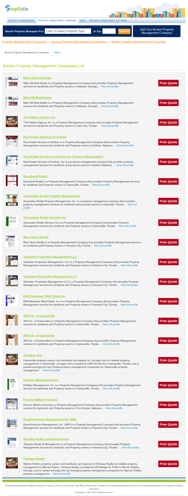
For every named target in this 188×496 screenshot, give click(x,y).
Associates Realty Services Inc (44, 217)
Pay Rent (94, 489)
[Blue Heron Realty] (12, 241)
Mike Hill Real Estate (37, 78)
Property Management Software (108, 20)
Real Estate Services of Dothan (44, 137)
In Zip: (98, 31)
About (57, 52)
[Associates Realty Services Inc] (12, 221)
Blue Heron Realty (36, 237)
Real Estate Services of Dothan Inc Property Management (63, 156)
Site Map (80, 485)
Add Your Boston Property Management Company (157, 31)
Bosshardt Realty (35, 176)
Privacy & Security (65, 485)
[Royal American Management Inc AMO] (12, 423)
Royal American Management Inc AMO (49, 419)
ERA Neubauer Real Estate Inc (44, 296)
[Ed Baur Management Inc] (12, 384)
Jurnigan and (32, 355)
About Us (43, 485)
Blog (83, 20)
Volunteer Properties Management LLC (50, 256)
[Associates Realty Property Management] (12, 200)
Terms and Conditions (97, 485)
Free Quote (168, 83)
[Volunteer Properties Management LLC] (12, 261)
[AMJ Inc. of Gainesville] (12, 320)
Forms (136, 485)
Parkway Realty (34, 458)
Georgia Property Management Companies (79, 41)
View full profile (109, 86)
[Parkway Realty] (12, 462)
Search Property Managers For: (24, 31)
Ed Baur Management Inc (40, 380)
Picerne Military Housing (40, 399)
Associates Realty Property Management (51, 196)
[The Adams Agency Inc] (12, 121)
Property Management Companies (57, 20)
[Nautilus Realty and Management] (12, 443)
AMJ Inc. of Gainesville (39, 315)
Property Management (20, 8)
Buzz (52, 485)
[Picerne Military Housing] (12, 403)
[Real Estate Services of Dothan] (12, 141)
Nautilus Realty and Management (46, 439)
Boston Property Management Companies (138, 41)
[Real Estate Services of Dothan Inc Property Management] (12, 160)
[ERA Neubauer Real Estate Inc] (12, 300)
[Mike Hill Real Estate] (12, 82)
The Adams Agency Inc (39, 117)
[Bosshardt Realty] (12, 180)
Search (124, 31)
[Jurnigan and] (12, 359)
